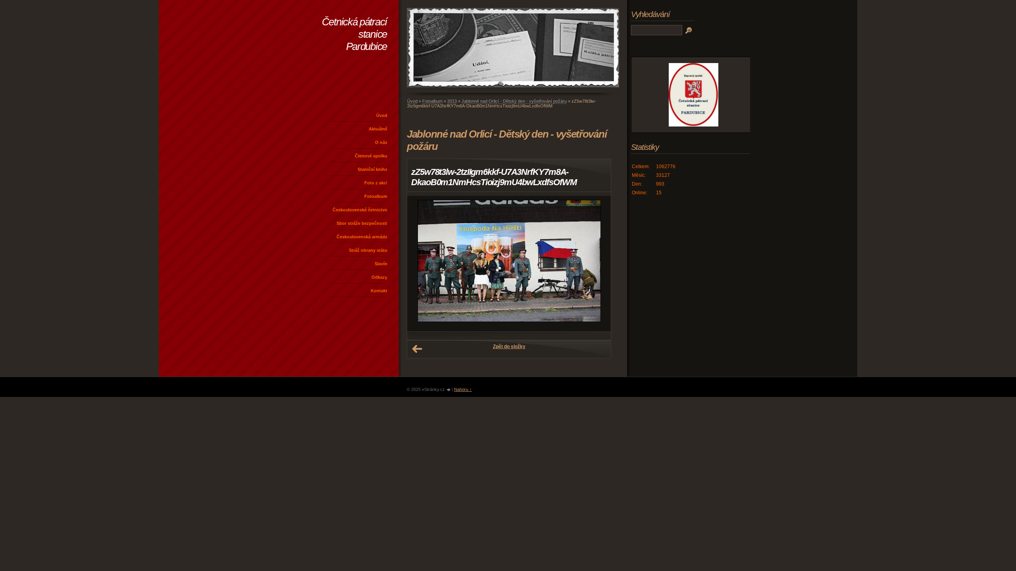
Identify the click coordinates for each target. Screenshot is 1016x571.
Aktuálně (378, 128)
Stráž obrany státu (368, 250)
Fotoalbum (375, 196)
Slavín (381, 263)
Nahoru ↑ (463, 389)
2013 (452, 101)
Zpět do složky (509, 346)
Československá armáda (362, 236)
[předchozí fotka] (420, 264)
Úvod (381, 115)
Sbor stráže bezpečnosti (362, 223)
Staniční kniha (372, 169)
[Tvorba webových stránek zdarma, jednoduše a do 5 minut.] (449, 390)
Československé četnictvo (360, 209)
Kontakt (379, 290)
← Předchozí (417, 349)
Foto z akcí (375, 182)
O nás (381, 142)
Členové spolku (371, 155)
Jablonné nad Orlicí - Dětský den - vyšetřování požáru (514, 101)
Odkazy (379, 277)
